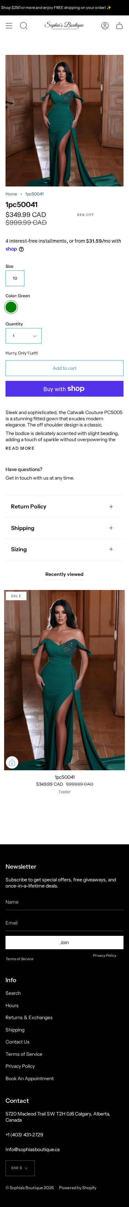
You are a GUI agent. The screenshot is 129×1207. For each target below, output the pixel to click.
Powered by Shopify (77, 1187)
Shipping (22, 527)
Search (13, 993)
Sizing (19, 549)
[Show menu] (9, 25)
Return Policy (28, 506)
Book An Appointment (30, 1078)
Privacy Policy (104, 955)
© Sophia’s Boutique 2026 (30, 1187)
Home (11, 193)
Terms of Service (19, 959)
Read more (20, 448)
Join (64, 942)
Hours (12, 1005)
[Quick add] (12, 762)
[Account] (105, 25)
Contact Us (18, 1042)
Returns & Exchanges (29, 1017)
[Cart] (119, 25)
